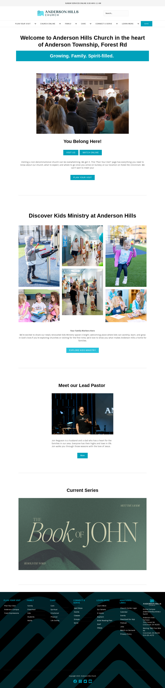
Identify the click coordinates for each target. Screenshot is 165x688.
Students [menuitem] (30, 617)
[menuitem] (35, 23)
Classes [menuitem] (77, 616)
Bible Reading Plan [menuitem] (104, 621)
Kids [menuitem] (29, 613)
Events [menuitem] (76, 612)
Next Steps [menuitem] (78, 608)
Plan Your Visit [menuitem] (23, 24)
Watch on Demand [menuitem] (127, 630)
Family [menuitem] (68, 24)
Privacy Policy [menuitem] (126, 634)
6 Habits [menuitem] (100, 613)
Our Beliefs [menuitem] (101, 610)
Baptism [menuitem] (100, 617)
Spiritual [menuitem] (54, 610)
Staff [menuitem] (99, 624)
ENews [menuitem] (99, 628)
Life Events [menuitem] (55, 621)
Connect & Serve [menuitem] (104, 24)
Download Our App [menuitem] (127, 619)
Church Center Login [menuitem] (128, 608)
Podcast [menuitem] (123, 623)
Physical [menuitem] (54, 617)
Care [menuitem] (83, 24)
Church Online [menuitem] (47, 24)
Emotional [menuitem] (55, 613)
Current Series (82, 490)
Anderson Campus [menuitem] (11, 610)
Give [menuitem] (146, 24)
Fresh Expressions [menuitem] (11, 613)
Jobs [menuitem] (122, 627)
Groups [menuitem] (77, 619)
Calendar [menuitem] (124, 612)
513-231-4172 (148, 635)
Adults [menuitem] (29, 621)
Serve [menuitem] (76, 623)
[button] (24, 107)
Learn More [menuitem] (127, 24)
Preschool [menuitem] (31, 610)
